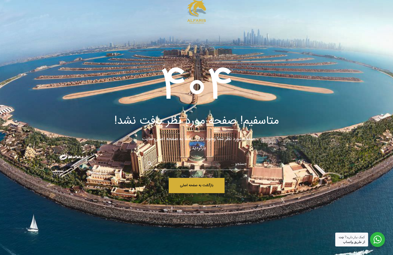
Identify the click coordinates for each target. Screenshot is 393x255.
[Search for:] (196, 163)
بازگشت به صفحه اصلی (196, 185)
